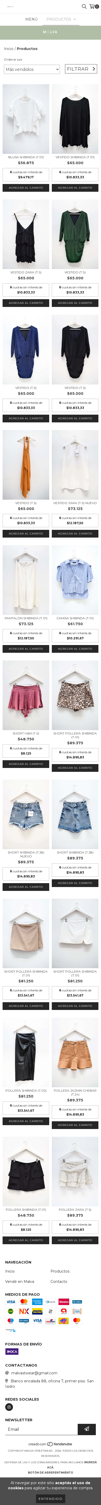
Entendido (51, 1499)
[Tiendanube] (50, 1445)
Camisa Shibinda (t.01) (75, 618)
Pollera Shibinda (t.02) (26, 1090)
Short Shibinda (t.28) (75, 852)
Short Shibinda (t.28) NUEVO (26, 854)
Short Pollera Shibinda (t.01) (75, 735)
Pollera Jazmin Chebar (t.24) (75, 1092)
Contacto (59, 1281)
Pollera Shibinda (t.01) (26, 1209)
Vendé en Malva (19, 1281)
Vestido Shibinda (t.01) (75, 157)
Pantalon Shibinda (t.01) (26, 618)
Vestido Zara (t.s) (25, 272)
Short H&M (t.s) (26, 733)
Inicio (8, 48)
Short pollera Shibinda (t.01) (26, 973)
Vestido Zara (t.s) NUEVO (75, 503)
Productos (60, 1271)
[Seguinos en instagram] (9, 1407)
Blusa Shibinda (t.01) (26, 157)
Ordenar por (13, 59)
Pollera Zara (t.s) (75, 1209)
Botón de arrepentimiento (50, 1472)
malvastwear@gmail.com (34, 1373)
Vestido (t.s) (75, 272)
